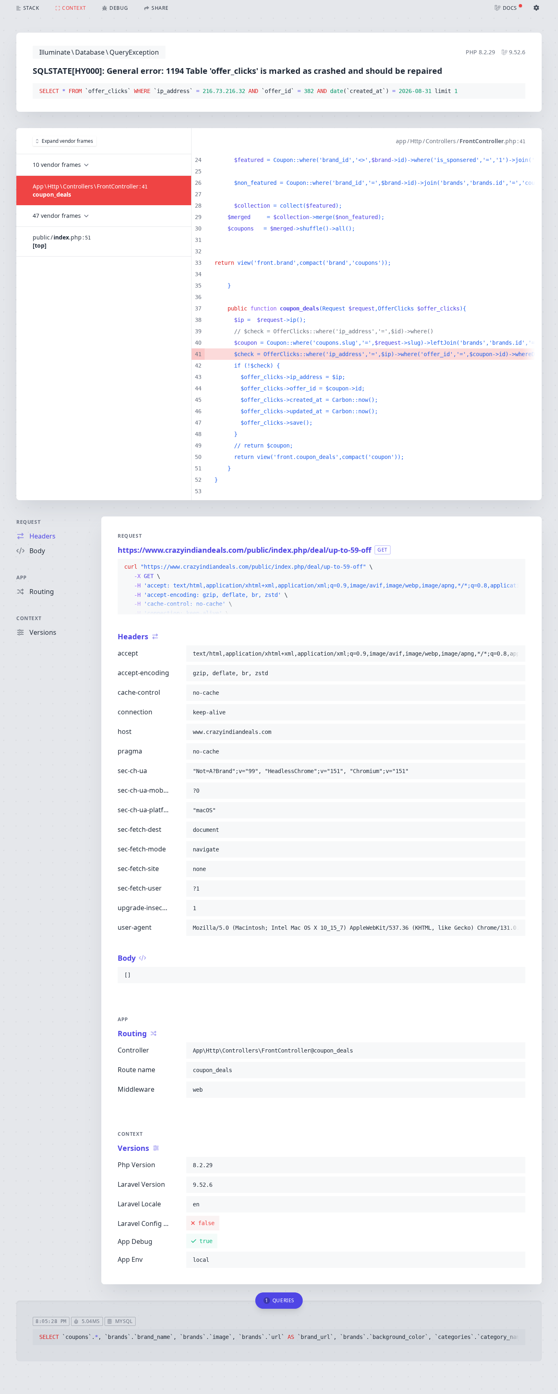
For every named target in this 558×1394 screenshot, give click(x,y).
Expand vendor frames (67, 140)
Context (28, 618)
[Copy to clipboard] (515, 91)
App (21, 577)
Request (28, 522)
